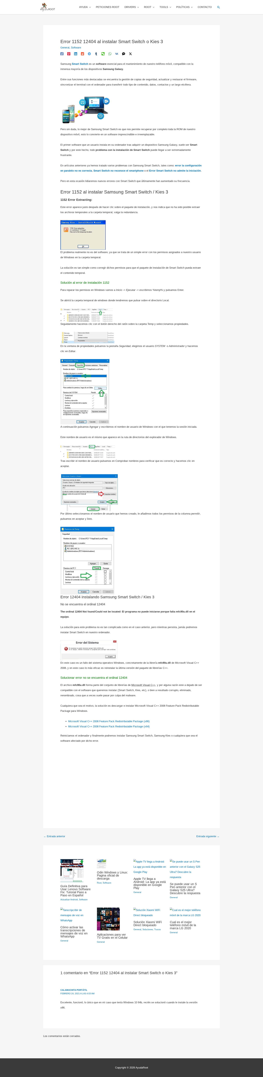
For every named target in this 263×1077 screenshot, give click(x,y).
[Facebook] (61, 53)
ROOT (147, 7)
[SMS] (123, 53)
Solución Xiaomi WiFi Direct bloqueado (147, 923)
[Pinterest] (68, 53)
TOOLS (164, 7)
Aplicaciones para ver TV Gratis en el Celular (112, 936)
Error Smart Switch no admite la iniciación (175, 170)
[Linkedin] (75, 53)
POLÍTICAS (182, 7)
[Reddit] (82, 53)
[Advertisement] (131, 778)
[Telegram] (89, 53)
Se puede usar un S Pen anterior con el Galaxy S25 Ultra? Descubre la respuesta (185, 888)
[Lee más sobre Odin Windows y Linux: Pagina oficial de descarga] (101, 863)
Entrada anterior (54, 836)
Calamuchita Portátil (73, 990)
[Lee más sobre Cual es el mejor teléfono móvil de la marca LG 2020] (186, 912)
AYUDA (83, 7)
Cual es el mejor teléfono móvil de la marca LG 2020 (183, 925)
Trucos (157, 929)
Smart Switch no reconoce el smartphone (118, 170)
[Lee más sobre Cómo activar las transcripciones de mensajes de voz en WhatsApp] (76, 915)
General (64, 47)
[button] (218, 7)
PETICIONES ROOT (107, 7)
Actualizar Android (69, 899)
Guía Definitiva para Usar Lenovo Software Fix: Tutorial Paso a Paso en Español (75, 890)
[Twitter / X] (130, 53)
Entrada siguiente (207, 836)
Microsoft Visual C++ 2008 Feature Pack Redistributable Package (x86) (109, 721)
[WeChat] (103, 53)
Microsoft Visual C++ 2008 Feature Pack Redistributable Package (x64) (109, 726)
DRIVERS (130, 7)
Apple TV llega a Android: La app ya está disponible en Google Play (149, 883)
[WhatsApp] (109, 53)
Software (76, 47)
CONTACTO (205, 7)
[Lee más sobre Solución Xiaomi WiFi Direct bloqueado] (149, 912)
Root (99, 883)
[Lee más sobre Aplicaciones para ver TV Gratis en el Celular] (108, 918)
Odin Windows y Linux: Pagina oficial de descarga (112, 875)
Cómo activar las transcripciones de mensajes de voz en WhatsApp (74, 932)
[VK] (116, 53)
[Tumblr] (96, 53)
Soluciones (147, 929)
